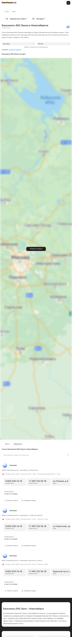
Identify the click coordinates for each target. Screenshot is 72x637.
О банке (6, 11)
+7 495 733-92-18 (37, 481)
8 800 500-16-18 (13, 481)
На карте (12, 49)
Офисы (14, 11)
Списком (18, 49)
